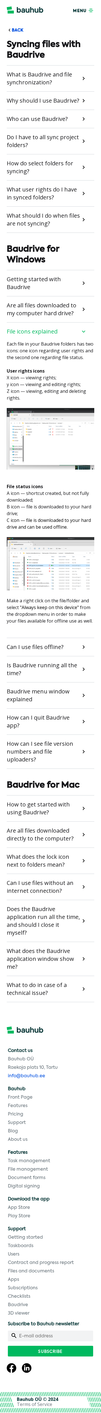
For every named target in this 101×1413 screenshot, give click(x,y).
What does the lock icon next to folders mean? (38, 860)
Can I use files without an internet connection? (40, 886)
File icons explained (32, 331)
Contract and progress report (41, 1263)
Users (13, 1254)
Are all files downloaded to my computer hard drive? (41, 309)
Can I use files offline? (35, 647)
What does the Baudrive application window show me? (40, 958)
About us (17, 1139)
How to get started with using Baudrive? (38, 808)
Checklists (19, 1296)
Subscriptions (23, 1288)
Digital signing (24, 1186)
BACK (17, 30)
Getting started (25, 1237)
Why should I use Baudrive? (43, 100)
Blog (13, 1131)
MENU (80, 11)
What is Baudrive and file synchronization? (39, 78)
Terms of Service (34, 1404)
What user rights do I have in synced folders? (42, 193)
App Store (19, 1207)
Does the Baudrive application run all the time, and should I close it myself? (43, 920)
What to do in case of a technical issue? (37, 989)
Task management (29, 1161)
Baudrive (18, 1305)
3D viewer (18, 1313)
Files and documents (31, 1271)
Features (17, 1106)
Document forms (26, 1178)
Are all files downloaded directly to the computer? (40, 834)
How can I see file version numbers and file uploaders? (40, 751)
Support (17, 1123)
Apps (13, 1279)
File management (28, 1169)
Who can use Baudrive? (37, 119)
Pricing (15, 1114)
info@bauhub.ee (26, 1076)
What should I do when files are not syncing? (43, 219)
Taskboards (20, 1246)
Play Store (19, 1216)
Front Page (20, 1097)
